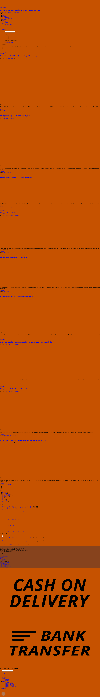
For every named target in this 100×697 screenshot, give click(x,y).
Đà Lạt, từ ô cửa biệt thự (8, 213)
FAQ (5, 687)
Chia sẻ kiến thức (11, 337)
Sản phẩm (4, 677)
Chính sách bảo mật (9, 683)
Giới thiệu (4, 674)
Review (1, 7)
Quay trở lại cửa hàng (6, 52)
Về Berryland (7, 675)
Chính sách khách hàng (7, 495)
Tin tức (5, 113)
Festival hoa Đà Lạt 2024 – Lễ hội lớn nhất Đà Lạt (16, 177)
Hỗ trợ (3, 681)
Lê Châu (17, 12)
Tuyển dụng (7, 500)
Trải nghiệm (4, 7)
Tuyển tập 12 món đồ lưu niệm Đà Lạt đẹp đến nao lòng (18, 56)
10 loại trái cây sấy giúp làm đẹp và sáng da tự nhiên (13, 508)
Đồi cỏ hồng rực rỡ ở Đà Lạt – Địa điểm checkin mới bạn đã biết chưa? (23, 440)
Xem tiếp (2, 49)
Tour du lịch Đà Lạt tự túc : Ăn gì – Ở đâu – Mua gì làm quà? (20, 10)
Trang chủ (4, 673)
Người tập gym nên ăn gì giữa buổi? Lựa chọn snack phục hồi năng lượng (17, 506)
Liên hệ (4, 688)
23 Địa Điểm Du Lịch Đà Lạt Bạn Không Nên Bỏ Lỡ (16, 296)
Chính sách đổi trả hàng (9, 684)
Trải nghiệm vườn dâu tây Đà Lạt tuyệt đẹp (14, 257)
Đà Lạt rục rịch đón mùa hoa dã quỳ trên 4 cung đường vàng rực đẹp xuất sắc (26, 342)
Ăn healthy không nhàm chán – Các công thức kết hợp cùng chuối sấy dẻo (17, 507)
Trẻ (4, 339)
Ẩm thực (4, 492)
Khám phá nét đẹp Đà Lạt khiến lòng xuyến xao (15, 116)
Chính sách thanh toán (9, 685)
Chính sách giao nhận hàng (10, 686)
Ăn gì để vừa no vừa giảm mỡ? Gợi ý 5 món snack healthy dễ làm (15, 509)
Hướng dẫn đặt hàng (9, 682)
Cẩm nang (4, 493)
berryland (17, 215)
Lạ (4, 484)
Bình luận (13, 435)
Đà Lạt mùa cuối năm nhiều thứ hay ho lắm (14, 389)
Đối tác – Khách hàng (9, 676)
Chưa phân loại (5, 496)
